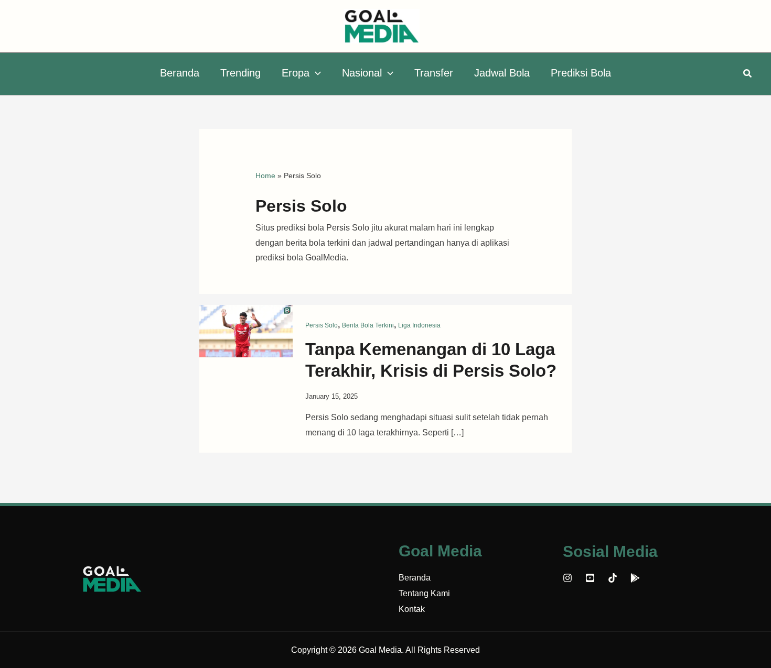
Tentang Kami (424, 593)
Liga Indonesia (419, 325)
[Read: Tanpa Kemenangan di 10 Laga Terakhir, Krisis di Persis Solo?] (246, 330)
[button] (315, 73)
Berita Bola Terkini (368, 325)
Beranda (415, 577)
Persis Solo (321, 325)
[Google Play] (635, 578)
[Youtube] (590, 578)
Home (265, 175)
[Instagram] (567, 578)
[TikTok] (612, 578)
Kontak (412, 609)
